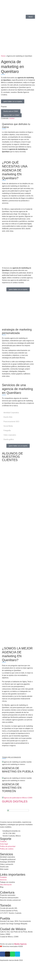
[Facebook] (2, 954)
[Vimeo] (17, 954)
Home (3, 56)
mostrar (11, 118)
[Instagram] (7, 954)
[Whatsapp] (12, 954)
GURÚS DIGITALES (15, 801)
